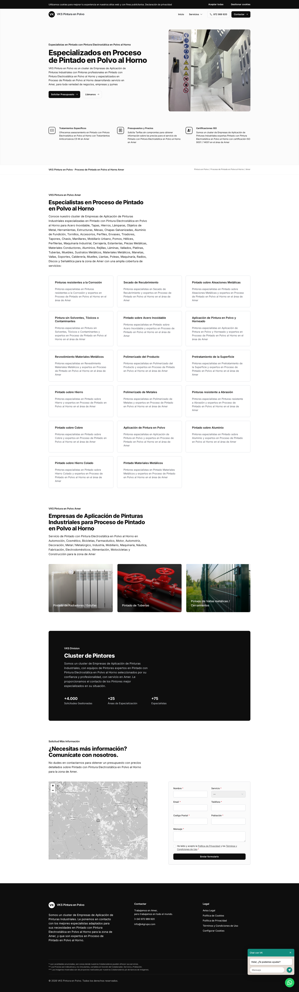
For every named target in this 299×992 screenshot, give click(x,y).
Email (177, 802)
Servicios (194, 14)
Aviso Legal (209, 910)
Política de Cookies (213, 915)
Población (217, 815)
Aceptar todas (215, 4)
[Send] (289, 970)
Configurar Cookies (213, 930)
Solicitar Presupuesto (62, 94)
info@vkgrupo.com (144, 924)
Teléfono (216, 802)
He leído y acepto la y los (207, 848)
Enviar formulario (209, 856)
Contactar (239, 14)
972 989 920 (220, 14)
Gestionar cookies (240, 4)
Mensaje (178, 829)
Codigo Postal (181, 815)
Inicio (181, 14)
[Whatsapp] (289, 982)
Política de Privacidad (209, 846)
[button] (98, 820)
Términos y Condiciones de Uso (220, 925)
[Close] (290, 952)
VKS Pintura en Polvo (70, 14)
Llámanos (90, 94)
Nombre (178, 788)
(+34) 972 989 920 (144, 919)
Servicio (216, 788)
